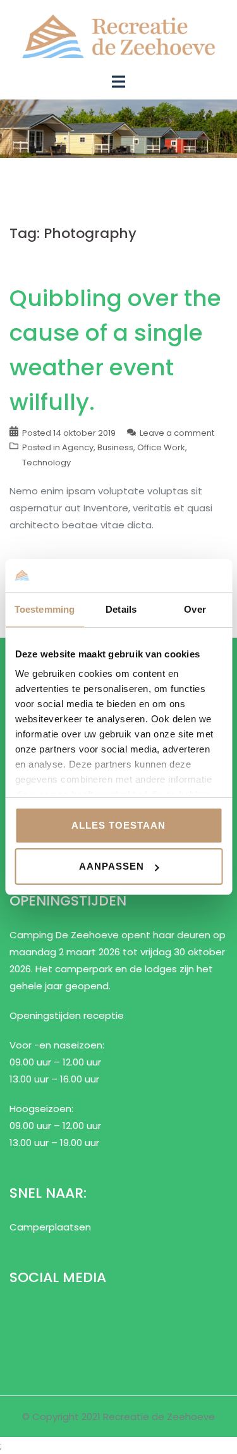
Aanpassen (111, 866)
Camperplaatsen (50, 1227)
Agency (78, 447)
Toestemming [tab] (45, 609)
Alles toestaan (118, 825)
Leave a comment (177, 433)
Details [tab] (121, 609)
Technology (46, 463)
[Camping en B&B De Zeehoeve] (118, 35)
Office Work (161, 447)
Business (115, 447)
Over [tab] (194, 609)
